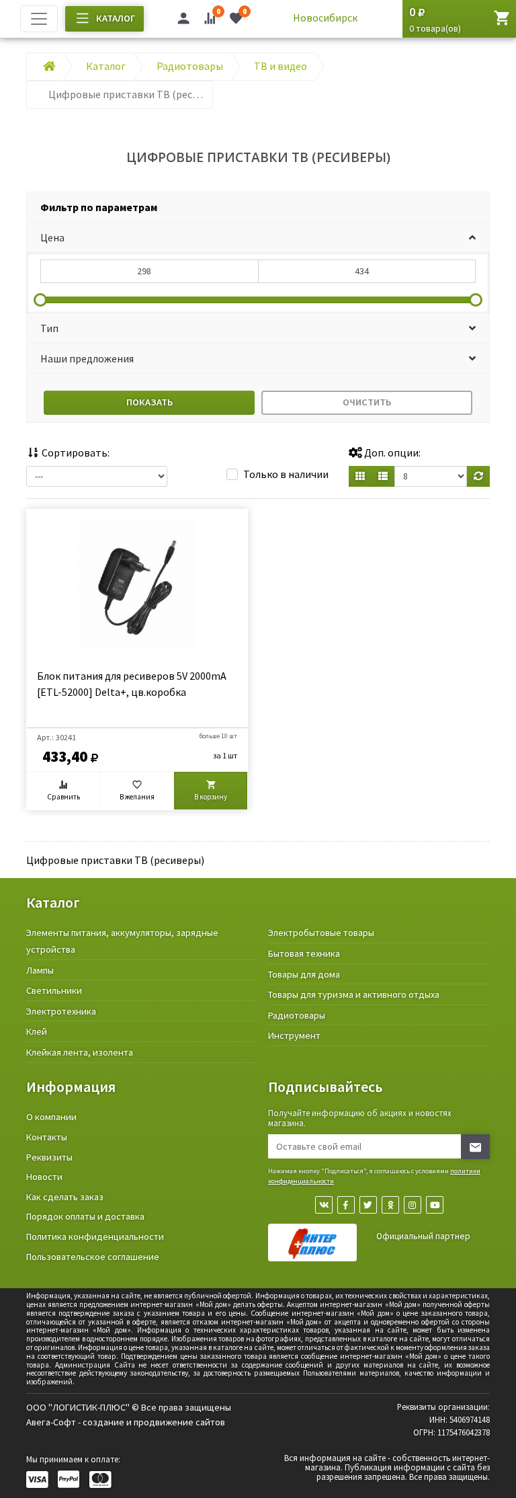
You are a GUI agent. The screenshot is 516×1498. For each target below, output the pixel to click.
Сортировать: (75, 452)
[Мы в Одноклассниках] (390, 1205)
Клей (36, 1031)
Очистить (367, 402)
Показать (149, 402)
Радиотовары (296, 1015)
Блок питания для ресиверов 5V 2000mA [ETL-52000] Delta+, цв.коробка (131, 684)
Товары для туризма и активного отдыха (353, 994)
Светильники (54, 990)
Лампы (40, 970)
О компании (51, 1117)
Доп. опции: (391, 452)
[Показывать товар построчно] (383, 476)
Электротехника (61, 1011)
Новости (44, 1177)
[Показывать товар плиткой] (360, 476)
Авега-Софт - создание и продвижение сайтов (125, 1422)
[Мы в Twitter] (368, 1205)
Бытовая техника (304, 953)
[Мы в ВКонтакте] (324, 1205)
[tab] (258, 207)
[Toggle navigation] (39, 18)
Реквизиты (49, 1157)
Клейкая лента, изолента (79, 1052)
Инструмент (294, 1035)
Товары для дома (304, 974)
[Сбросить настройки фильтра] (478, 476)
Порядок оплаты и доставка (85, 1216)
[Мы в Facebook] (346, 1205)
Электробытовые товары (321, 933)
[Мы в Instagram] (412, 1205)
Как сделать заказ (64, 1197)
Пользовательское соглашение (92, 1257)
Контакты (46, 1137)
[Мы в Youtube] (434, 1205)
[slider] (40, 300)
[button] (258, 238)
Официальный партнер (423, 1236)
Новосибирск (325, 17)
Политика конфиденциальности (95, 1236)
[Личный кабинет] (183, 20)
